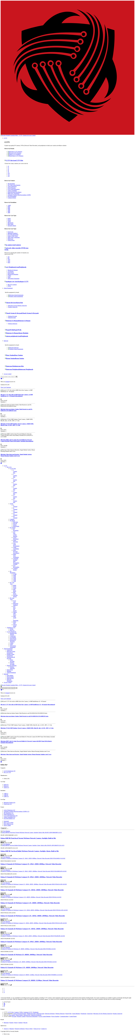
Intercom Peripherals (26, 369)
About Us (6, 1028)
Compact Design (12, 197)
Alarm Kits (19, 302)
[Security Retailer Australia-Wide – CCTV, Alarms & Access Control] (18, 135)
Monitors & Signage (13, 270)
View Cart (3, 387)
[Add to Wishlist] (1, 842)
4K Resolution (11, 183)
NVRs (21, 1012)
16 (9, 176)
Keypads (14, 1016)
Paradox (11, 1022)
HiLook (25, 1022)
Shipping (11, 1028)
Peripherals (22, 267)
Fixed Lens (10, 231)
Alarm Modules (23, 333)
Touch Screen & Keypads (30, 313)
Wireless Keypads (12, 316)
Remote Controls (21, 1016)
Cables (9, 275)
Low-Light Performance (14, 189)
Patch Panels (11, 273)
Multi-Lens (10, 238)
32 (9, 261)
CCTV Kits (19, 160)
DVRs (9, 286)
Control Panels (73, 1016)
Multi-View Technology (14, 193)
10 (9, 173)
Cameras (18, 245)
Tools (9, 277)
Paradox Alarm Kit (12, 307)
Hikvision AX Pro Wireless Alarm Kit (17, 305)
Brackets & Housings (13, 274)
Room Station (19, 358)
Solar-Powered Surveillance (14, 192)
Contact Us (44, 1028)
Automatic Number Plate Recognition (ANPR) (19, 195)
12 (9, 174)
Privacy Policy (29, 1028)
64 (9, 262)
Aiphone (20, 1022)
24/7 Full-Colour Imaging (14, 185)
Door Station (18, 355)
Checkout (8, 387)
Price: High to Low (8, 824)
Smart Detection (12, 188)
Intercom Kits (19, 366)
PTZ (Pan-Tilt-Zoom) (13, 234)
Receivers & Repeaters (32, 1016)
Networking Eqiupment (13, 278)
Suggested (6, 821)
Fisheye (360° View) (13, 236)
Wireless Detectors (12, 323)
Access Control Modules (44, 1016)
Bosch (16, 1022)
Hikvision (6, 1022)
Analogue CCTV (23, 281)
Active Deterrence (12, 186)
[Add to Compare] (11, 842)
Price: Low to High (8, 822)
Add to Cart (7, 842)
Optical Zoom (11, 240)
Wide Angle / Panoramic (14, 237)
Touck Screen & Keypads (19, 1013)
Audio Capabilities (12, 190)
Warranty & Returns (20, 1028)
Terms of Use (37, 1028)
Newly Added (7, 825)
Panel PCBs (17, 330)
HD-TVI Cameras (12, 284)
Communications (64, 1016)
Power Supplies (55, 1016)
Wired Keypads (12, 317)
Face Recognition (12, 196)
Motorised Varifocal (12, 233)
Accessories (11, 271)
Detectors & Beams (24, 320)
